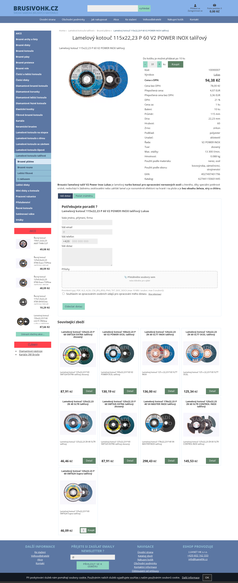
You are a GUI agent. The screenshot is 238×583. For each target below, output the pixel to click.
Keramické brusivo (26, 126)
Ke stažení (130, 19)
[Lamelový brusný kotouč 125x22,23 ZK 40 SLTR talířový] (78, 423)
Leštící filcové (25, 173)
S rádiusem (23, 179)
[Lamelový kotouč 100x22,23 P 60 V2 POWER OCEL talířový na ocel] (119, 353)
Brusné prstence (25, 62)
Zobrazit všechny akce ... (32, 334)
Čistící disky (22, 80)
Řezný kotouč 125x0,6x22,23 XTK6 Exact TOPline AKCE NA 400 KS (42, 280)
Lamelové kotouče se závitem (32, 144)
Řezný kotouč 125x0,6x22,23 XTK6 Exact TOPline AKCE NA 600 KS (42, 261)
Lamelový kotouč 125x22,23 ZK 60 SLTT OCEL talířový (201, 333)
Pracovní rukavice (26, 196)
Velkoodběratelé (152, 19)
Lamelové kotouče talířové (31, 155)
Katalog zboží (145, 556)
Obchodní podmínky (73, 19)
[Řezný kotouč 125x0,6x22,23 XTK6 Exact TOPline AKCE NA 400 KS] (23, 283)
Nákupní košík (175, 19)
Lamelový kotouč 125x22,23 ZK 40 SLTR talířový (78, 402)
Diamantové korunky (28, 91)
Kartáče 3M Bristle (29, 354)
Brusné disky (23, 45)
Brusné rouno (25, 167)
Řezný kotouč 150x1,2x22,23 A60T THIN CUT (41, 240)
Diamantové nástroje (30, 351)
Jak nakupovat (99, 19)
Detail (89, 391)
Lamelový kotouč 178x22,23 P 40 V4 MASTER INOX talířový (160, 402)
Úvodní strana (47, 19)
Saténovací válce (25, 213)
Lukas (217, 74)
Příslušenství (23, 202)
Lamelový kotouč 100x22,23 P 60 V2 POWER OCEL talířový (119, 333)
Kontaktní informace (145, 567)
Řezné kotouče (24, 208)
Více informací (154, 294)
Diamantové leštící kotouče (31, 97)
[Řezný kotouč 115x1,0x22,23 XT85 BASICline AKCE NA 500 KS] (23, 302)
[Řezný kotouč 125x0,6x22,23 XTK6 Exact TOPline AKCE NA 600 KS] (23, 263)
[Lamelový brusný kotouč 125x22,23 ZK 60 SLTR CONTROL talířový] (201, 425)
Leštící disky (23, 184)
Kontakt (194, 19)
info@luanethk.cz (198, 559)
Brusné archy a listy (27, 39)
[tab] (65, 196)
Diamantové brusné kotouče (32, 85)
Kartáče (20, 120)
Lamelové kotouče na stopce (32, 132)
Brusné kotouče (25, 50)
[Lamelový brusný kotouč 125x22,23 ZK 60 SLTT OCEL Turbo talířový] (201, 353)
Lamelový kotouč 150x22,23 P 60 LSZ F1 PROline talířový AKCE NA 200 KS (41, 319)
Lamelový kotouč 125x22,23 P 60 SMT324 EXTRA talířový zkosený (78, 334)
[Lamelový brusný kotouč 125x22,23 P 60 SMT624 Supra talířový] (78, 492)
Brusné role (22, 68)
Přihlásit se (195, 8)
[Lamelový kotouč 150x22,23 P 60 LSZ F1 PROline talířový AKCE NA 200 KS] (23, 322)
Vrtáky (19, 219)
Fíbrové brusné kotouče (29, 114)
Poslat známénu (84, 195)
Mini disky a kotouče (27, 190)
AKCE (19, 33)
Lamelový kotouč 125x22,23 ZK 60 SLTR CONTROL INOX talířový (201, 404)
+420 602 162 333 (197, 555)
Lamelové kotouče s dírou (30, 138)
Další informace (190, 577)
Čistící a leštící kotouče (28, 74)
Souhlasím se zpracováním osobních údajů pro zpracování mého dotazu (106, 294)
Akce (116, 19)
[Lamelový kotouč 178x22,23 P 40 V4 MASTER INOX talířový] (160, 423)
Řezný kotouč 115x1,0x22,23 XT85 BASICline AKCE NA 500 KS (41, 299)
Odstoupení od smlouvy (145, 571)
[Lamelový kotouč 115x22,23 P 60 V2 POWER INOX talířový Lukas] (98, 79)
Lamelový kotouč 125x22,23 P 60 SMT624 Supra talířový (78, 472)
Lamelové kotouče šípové (30, 149)
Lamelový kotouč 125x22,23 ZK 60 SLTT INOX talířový (160, 333)
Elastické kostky (25, 109)
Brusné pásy (22, 56)
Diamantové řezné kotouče (31, 103)
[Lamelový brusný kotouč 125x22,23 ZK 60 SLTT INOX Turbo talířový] (160, 353)
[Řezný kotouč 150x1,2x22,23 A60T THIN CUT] (23, 244)
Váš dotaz (65, 195)
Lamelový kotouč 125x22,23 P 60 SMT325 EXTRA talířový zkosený (119, 404)
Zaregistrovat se (195, 10)
